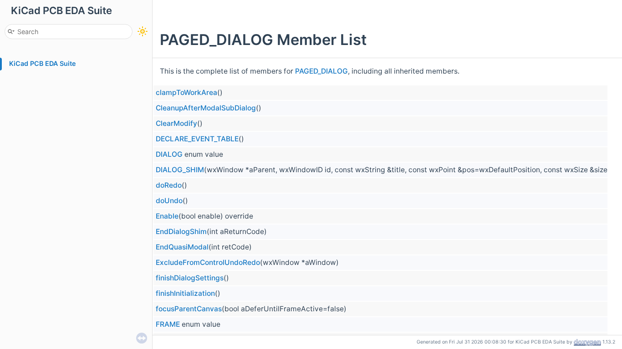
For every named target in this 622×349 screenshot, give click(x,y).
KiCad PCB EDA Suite (42, 63)
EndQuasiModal (182, 247)
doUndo (169, 200)
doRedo (169, 185)
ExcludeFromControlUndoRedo (208, 262)
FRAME (168, 324)
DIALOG (169, 154)
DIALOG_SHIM (180, 169)
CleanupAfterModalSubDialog (206, 108)
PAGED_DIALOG (321, 71)
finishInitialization (185, 293)
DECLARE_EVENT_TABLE (197, 139)
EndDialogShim (181, 231)
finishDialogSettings (190, 278)
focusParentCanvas (189, 308)
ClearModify (176, 123)
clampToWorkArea (186, 92)
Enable (167, 216)
